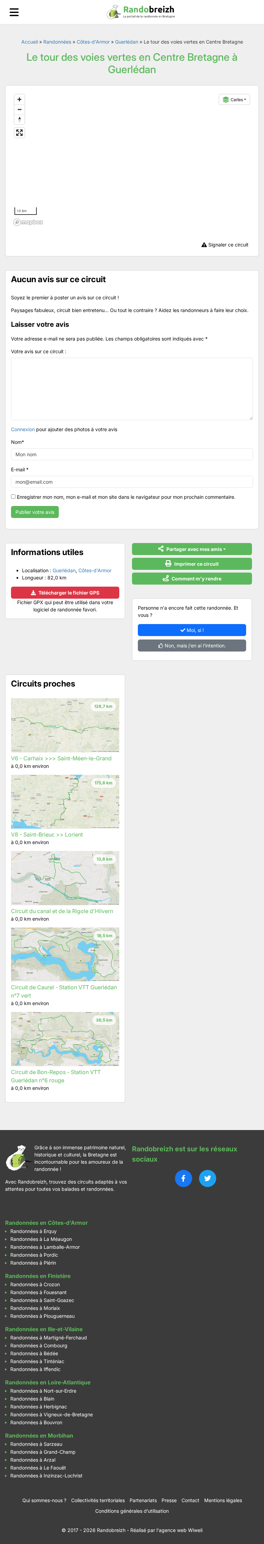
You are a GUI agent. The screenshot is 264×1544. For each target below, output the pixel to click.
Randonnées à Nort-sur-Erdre (43, 1391)
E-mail (20, 469)
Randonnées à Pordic (34, 1255)
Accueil (29, 42)
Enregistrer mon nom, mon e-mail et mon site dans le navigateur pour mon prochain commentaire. (126, 497)
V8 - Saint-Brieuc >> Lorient (47, 834)
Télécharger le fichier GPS (68, 593)
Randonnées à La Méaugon (41, 1239)
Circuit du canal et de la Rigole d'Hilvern (62, 911)
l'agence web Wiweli (179, 1530)
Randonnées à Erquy (33, 1231)
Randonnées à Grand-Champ (43, 1452)
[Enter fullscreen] (19, 133)
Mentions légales (223, 1500)
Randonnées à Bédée (34, 1353)
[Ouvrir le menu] (14, 12)
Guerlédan (126, 42)
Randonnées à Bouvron (36, 1422)
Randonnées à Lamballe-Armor (45, 1247)
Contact (190, 1500)
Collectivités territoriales (98, 1500)
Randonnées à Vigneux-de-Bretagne (51, 1414)
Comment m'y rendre (195, 578)
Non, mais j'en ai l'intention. (194, 645)
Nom (17, 442)
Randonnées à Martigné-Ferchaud (48, 1337)
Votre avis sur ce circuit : (38, 351)
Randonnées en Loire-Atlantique (47, 1382)
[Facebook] (183, 1178)
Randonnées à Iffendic (35, 1369)
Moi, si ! (194, 630)
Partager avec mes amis (193, 549)
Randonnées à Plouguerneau (42, 1316)
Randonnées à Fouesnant (38, 1292)
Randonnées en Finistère (37, 1275)
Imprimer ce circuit (196, 564)
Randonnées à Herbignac (38, 1406)
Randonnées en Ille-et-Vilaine (43, 1329)
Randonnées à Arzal (32, 1460)
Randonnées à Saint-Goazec (42, 1300)
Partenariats (143, 1500)
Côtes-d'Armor (93, 42)
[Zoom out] (19, 109)
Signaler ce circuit (228, 244)
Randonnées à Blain (32, 1399)
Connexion (23, 429)
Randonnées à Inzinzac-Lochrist (46, 1475)
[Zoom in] (19, 99)
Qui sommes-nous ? (44, 1500)
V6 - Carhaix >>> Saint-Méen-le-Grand (61, 758)
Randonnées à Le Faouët (38, 1468)
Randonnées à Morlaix (35, 1308)
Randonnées (57, 42)
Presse (169, 1500)
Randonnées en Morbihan (39, 1435)
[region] (132, 159)
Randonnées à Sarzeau (36, 1444)
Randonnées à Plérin (33, 1263)
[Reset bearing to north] (19, 119)
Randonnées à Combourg (38, 1345)
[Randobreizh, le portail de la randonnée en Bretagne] (141, 12)
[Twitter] (207, 1178)
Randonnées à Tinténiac (37, 1361)
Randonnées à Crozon (35, 1284)
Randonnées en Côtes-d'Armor (46, 1222)
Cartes (237, 99)
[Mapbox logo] (28, 222)
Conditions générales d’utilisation (132, 1511)
